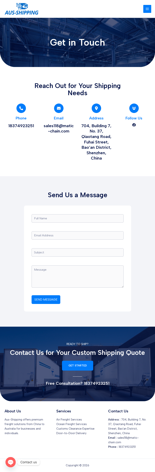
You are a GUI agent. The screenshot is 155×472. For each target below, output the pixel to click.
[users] (134, 108)
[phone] (21, 108)
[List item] (134, 125)
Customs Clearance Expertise (75, 428)
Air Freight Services (69, 419)
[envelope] (59, 108)
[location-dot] (96, 108)
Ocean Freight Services (71, 424)
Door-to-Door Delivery (71, 433)
